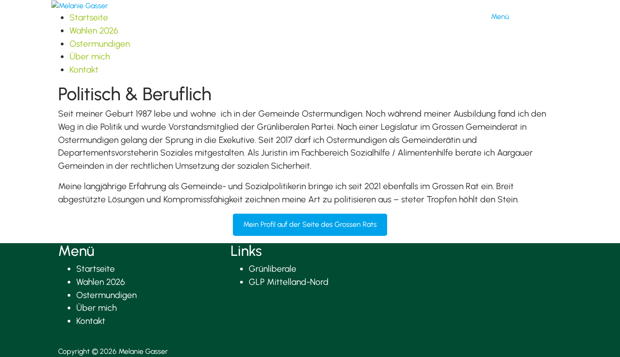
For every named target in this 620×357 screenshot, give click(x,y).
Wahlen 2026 (93, 30)
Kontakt (83, 69)
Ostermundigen (99, 44)
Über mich (89, 56)
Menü (500, 16)
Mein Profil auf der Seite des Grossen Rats (310, 224)
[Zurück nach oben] (61, 340)
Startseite (88, 17)
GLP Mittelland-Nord (289, 282)
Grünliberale (272, 269)
